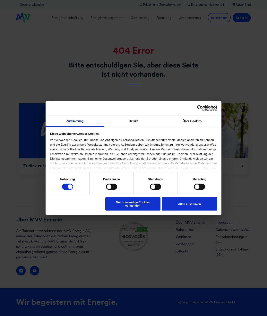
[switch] (111, 187)
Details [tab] (133, 120)
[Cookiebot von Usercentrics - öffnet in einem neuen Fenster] (200, 108)
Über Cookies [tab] (192, 120)
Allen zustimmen (189, 204)
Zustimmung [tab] (75, 120)
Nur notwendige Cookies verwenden (133, 204)
